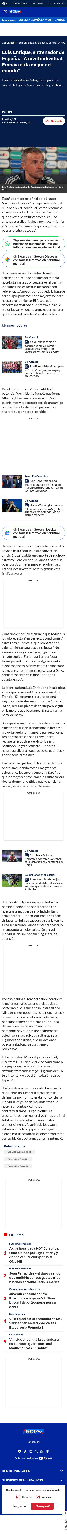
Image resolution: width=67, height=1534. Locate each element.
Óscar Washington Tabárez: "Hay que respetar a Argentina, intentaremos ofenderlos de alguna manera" (45, 509)
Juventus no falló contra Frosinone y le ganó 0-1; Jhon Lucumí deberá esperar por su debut (32, 1300)
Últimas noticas (20, 3)
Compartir (57, 120)
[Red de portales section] (61, 1471)
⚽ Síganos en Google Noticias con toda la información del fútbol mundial (36, 533)
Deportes (27, 1497)
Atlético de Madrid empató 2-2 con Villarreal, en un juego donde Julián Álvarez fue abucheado (44, 371)
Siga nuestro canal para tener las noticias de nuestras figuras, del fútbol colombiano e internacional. (37, 243)
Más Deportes (17, 1313)
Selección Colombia (36, 476)
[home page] (4, 3)
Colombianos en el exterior (40, 874)
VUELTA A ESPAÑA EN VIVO (35, 20)
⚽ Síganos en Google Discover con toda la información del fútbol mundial (36, 260)
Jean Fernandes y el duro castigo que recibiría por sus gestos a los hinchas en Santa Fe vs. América (34, 1277)
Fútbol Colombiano (20, 1243)
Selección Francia (18, 1166)
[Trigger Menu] (5, 12)
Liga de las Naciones (19, 1151)
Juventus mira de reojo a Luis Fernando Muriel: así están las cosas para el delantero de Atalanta (44, 884)
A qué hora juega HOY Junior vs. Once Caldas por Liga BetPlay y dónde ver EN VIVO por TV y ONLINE (34, 1254)
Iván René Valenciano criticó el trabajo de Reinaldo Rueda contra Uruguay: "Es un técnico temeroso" (44, 485)
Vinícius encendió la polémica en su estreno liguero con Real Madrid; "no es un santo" (34, 1343)
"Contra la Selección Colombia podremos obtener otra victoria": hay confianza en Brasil (44, 859)
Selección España (18, 1159)
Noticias (46, 1497)
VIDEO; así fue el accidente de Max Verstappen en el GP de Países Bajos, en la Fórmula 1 (36, 1323)
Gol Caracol (38, 3)
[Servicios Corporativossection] (61, 1480)
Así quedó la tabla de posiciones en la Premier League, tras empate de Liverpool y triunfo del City (42, 346)
